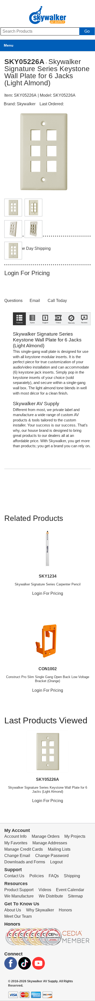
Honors (65, 910)
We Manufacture (19, 896)
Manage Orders (46, 836)
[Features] (19, 330)
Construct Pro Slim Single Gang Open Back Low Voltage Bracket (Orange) (47, 679)
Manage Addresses (49, 843)
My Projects (74, 836)
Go (87, 31)
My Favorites (15, 843)
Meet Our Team (18, 916)
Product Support (18, 890)
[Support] (45, 330)
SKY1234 (47, 576)
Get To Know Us (21, 903)
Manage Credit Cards (23, 849)
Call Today (57, 300)
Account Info (15, 836)
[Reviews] (84, 330)
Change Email (17, 855)
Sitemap (75, 896)
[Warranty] (71, 330)
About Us (12, 910)
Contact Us (14, 876)
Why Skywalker (40, 910)
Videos (45, 890)
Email (35, 300)
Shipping (72, 876)
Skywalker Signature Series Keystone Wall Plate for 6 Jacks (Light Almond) (47, 789)
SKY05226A (47, 780)
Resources (16, 883)
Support (13, 869)
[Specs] (32, 330)
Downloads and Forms (24, 862)
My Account (17, 830)
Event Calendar (70, 890)
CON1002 (48, 669)
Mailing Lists (59, 849)
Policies (36, 876)
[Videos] (58, 330)
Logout (56, 862)
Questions (13, 300)
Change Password (52, 855)
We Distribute (51, 896)
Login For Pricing (27, 273)
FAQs (54, 876)
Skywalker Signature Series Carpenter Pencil (48, 584)
